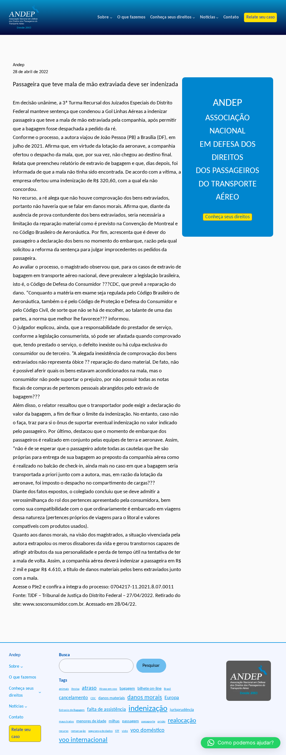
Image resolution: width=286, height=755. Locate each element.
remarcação (78, 731)
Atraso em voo (108, 689)
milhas (114, 721)
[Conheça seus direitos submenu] (193, 17)
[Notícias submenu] (217, 17)
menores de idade (91, 721)
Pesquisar (151, 665)
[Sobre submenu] (111, 17)
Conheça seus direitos (227, 217)
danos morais (144, 698)
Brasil (167, 689)
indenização (147, 709)
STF (117, 731)
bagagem (127, 689)
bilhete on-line (149, 689)
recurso (63, 731)
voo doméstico (147, 730)
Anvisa (75, 689)
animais (64, 689)
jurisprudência (182, 710)
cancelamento (73, 698)
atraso (89, 688)
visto (125, 731)
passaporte (148, 721)
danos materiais (111, 698)
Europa (172, 698)
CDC (93, 698)
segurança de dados (100, 731)
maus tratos (66, 721)
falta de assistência (106, 709)
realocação (182, 720)
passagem (130, 721)
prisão (161, 721)
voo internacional (83, 740)
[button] (240, 742)
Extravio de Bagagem (72, 710)
